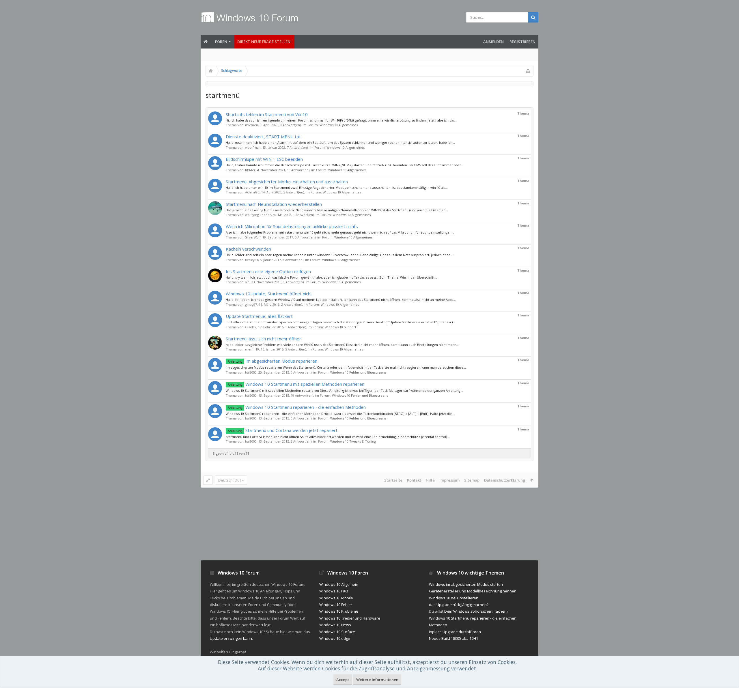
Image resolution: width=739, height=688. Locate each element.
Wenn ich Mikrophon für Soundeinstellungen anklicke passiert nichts (292, 226)
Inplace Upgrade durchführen (455, 631)
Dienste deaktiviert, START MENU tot (263, 136)
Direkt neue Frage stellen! (264, 41)
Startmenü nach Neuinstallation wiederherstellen (274, 204)
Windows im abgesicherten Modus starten (466, 584)
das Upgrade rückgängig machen (458, 604)
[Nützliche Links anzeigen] (528, 70)
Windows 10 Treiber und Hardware (349, 618)
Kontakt (414, 480)
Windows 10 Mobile (336, 598)
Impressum (449, 480)
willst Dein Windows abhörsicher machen (471, 611)
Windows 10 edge (334, 638)
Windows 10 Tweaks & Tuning (353, 441)
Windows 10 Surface (337, 631)
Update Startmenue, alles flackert (259, 316)
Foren (221, 41)
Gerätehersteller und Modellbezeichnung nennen (472, 591)
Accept (342, 679)
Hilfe (430, 480)
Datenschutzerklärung (504, 480)
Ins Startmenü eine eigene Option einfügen (268, 271)
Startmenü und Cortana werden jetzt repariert (282, 430)
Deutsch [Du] (229, 480)
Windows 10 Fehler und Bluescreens (358, 372)
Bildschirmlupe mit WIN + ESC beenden (264, 159)
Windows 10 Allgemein (338, 584)
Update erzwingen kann (231, 638)
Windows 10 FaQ (333, 591)
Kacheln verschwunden (248, 249)
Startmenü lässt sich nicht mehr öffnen (264, 339)
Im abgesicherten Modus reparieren (272, 361)
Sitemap (471, 480)
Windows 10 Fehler (335, 604)
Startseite (393, 480)
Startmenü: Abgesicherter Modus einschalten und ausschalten (287, 181)
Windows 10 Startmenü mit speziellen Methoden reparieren (296, 384)
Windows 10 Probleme (338, 611)
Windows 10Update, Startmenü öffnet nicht (269, 294)
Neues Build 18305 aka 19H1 (453, 638)
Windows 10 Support (340, 327)
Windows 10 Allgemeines (339, 125)
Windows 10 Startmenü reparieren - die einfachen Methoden (297, 407)
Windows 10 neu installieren (453, 598)
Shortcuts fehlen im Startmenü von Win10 (267, 114)
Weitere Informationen (377, 679)
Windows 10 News (335, 624)
